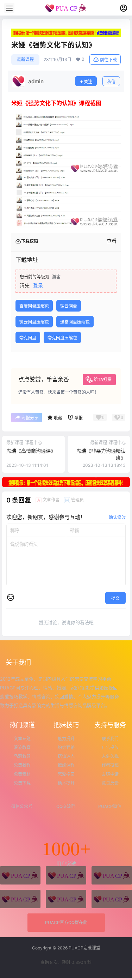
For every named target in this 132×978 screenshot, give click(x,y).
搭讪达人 (66, 756)
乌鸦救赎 (22, 756)
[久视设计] (20, 899)
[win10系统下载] (66, 875)
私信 (111, 81)
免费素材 (22, 774)
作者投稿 (110, 765)
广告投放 (110, 747)
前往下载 (108, 59)
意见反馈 (110, 783)
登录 (38, 285)
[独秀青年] (112, 875)
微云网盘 (68, 306)
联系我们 (110, 738)
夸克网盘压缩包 (62, 337)
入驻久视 (110, 756)
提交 (115, 598)
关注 (88, 81)
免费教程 (22, 765)
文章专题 (22, 738)
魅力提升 (66, 738)
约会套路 (66, 747)
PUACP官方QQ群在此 (66, 922)
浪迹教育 (22, 747)
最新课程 (25, 59)
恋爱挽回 (66, 774)
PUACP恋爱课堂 (84, 947)
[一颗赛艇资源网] (112, 899)
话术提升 (66, 783)
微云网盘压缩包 (34, 322)
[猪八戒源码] (20, 875)
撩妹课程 (66, 765)
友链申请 (110, 774)
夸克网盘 (27, 337)
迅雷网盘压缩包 (75, 322)
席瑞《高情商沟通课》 (31, 451)
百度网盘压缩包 (34, 306)
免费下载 (22, 783)
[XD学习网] (66, 899)
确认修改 (117, 517)
